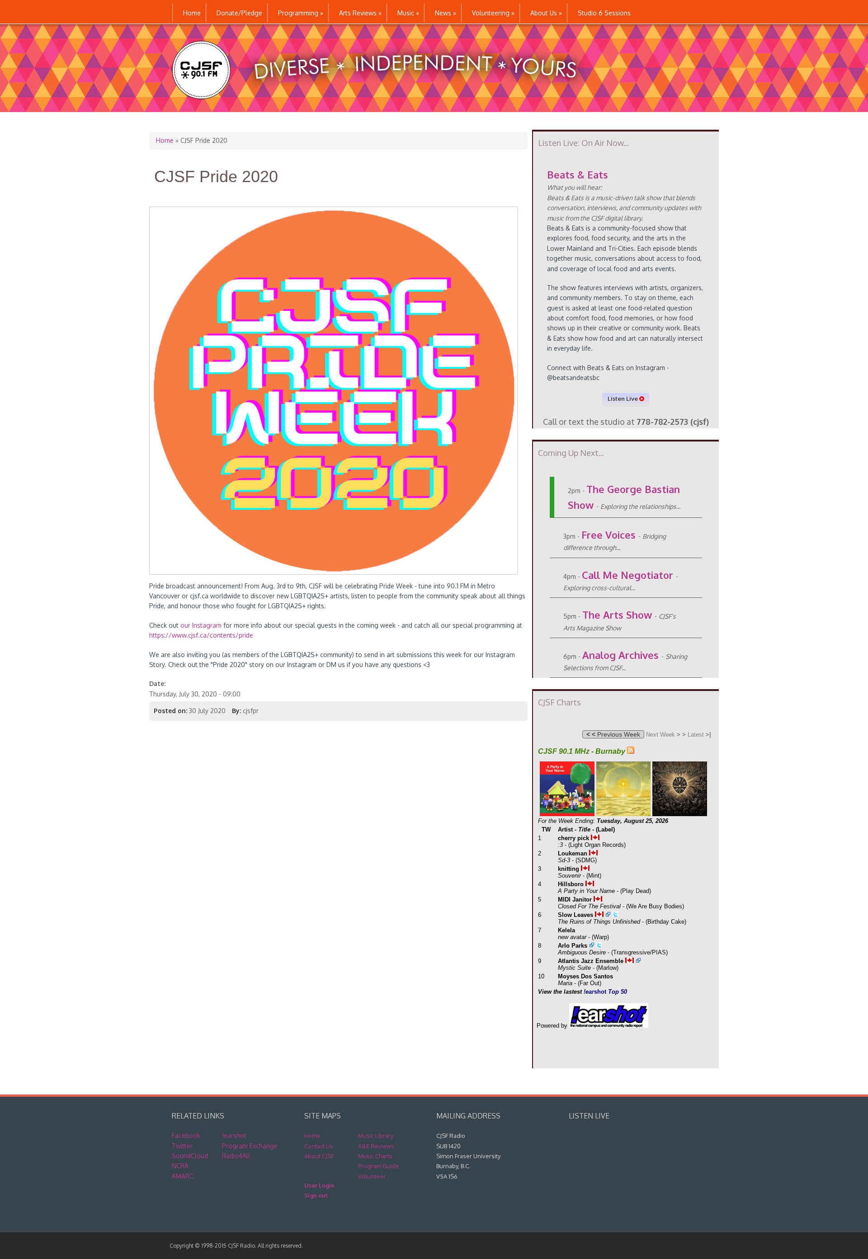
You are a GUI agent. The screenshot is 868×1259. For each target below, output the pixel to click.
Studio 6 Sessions (604, 13)
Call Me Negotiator (627, 574)
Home (192, 13)
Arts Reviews (360, 13)
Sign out (316, 1195)
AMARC (182, 1176)
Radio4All (236, 1156)
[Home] (383, 107)
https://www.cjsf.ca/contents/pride (201, 635)
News (445, 13)
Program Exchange (250, 1146)
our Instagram (201, 625)
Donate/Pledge (239, 13)
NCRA (180, 1166)
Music (408, 13)
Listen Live (623, 398)
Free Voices (608, 534)
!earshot (234, 1135)
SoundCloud (190, 1156)
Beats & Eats (577, 174)
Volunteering (493, 13)
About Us (546, 13)
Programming (300, 13)
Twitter (182, 1146)
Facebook (186, 1135)
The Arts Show (617, 614)
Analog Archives (620, 654)
